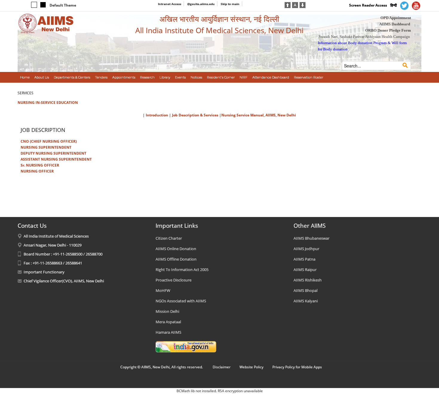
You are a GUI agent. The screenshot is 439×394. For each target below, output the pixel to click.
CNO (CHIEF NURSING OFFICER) (49, 141)
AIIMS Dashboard (394, 24)
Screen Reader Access (368, 5)
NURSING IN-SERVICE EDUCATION (48, 102)
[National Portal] (186, 346)
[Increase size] (288, 4)
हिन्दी (393, 5)
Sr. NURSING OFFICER (40, 165)
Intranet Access (169, 4)
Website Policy (251, 367)
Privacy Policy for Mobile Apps (297, 367)
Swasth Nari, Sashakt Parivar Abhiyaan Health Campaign (364, 36)
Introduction (157, 115)
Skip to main (230, 4)
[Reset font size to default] (295, 4)
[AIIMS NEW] (46, 23)
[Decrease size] (303, 4)
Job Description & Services (195, 115)
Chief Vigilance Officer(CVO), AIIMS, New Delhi (64, 281)
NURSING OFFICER (37, 171)
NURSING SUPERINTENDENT (46, 147)
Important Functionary (44, 272)
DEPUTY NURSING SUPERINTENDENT (53, 153)
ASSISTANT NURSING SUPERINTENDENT (56, 159)
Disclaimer (222, 367)
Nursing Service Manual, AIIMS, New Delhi (258, 115)
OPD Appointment (395, 18)
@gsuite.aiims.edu (201, 4)
